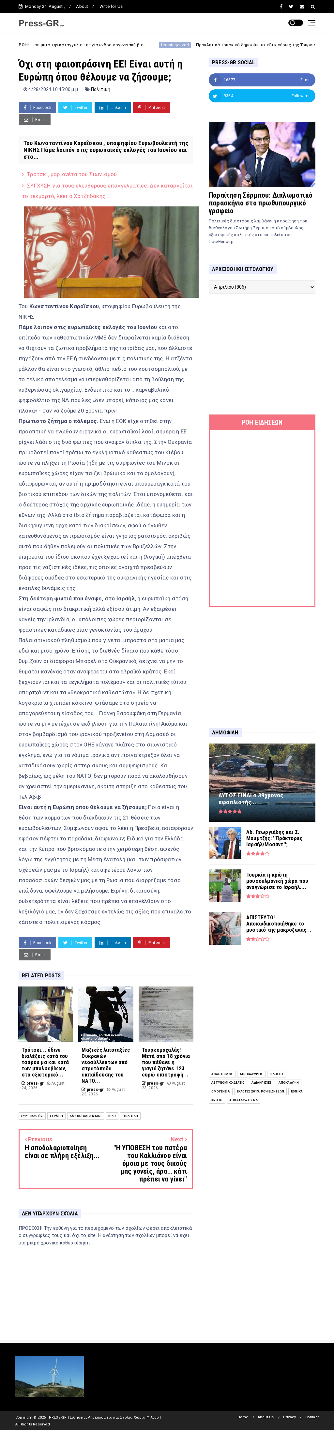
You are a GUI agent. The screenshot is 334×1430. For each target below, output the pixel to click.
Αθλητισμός (222, 1074)
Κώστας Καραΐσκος (85, 1116)
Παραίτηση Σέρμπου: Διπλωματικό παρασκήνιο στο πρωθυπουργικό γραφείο (260, 203)
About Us (266, 1417)
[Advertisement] (262, 354)
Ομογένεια (220, 1091)
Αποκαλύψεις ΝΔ (243, 1100)
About (82, 6)
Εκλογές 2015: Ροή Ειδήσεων (260, 1091)
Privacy (289, 1417)
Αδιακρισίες (261, 1082)
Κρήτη (216, 1100)
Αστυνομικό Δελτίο (228, 1082)
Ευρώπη (56, 1116)
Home (243, 1417)
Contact (312, 1417)
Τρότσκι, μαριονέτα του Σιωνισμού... (74, 174)
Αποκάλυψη (289, 1082)
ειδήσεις (277, 1074)
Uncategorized (131, 45)
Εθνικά (297, 1091)
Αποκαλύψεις (251, 1074)
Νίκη (112, 1116)
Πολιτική (101, 89)
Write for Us (111, 6)
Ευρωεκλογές (32, 1116)
